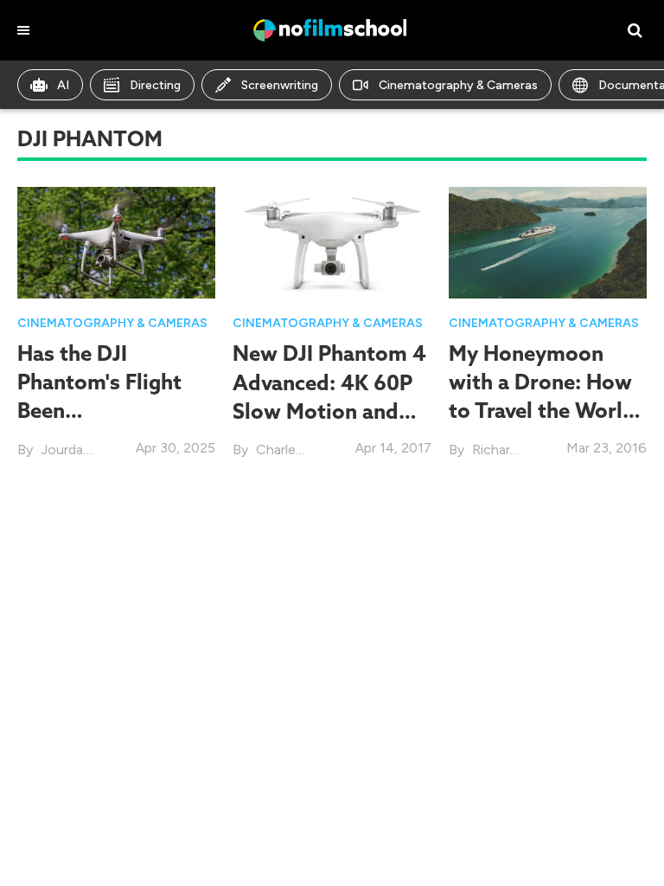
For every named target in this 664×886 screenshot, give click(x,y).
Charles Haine (299, 449)
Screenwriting (279, 85)
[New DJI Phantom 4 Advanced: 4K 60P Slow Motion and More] (332, 241)
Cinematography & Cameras (458, 85)
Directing (155, 85)
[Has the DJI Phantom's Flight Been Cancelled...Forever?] (116, 241)
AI (63, 85)
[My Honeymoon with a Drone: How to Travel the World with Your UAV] (548, 241)
